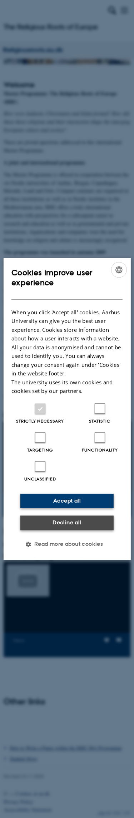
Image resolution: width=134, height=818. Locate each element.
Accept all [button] (67, 500)
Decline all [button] (67, 522)
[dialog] (66, 409)
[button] (67, 544)
